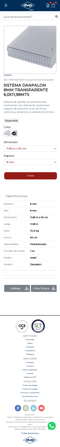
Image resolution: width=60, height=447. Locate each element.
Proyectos (30, 347)
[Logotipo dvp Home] (27, 5)
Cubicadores (30, 351)
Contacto (30, 366)
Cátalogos (30, 354)
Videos (30, 343)
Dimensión (11, 142)
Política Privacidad (29, 389)
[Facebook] (18, 408)
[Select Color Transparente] (14, 133)
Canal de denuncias (30, 396)
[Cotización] (48, 5)
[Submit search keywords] (56, 16)
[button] (7, 50)
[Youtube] (41, 408)
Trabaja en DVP (30, 377)
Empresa (30, 362)
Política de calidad (30, 385)
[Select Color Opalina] (7, 133)
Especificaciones (17, 196)
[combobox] (30, 17)
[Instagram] (26, 408)
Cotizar (30, 175)
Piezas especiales (30, 370)
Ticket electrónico (30, 433)
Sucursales (29, 339)
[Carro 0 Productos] (53, 5)
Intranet (30, 373)
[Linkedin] (33, 408)
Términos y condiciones (30, 393)
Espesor (9, 155)
